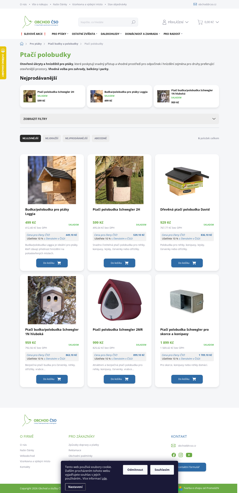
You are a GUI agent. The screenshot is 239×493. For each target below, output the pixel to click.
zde (104, 478)
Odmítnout (135, 470)
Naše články (60, 4)
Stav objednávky (117, 4)
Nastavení (75, 487)
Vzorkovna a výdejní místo (87, 4)
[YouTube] (189, 454)
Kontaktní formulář (188, 467)
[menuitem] (34, 34)
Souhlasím (162, 470)
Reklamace (75, 450)
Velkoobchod (27, 455)
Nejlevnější (30, 138)
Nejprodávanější (76, 138)
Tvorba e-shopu (193, 488)
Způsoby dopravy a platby (84, 444)
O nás (23, 4)
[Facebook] (173, 454)
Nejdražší (51, 138)
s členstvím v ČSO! (54, 238)
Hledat (133, 22)
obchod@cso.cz (187, 445)
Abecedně (100, 138)
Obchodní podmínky (80, 455)
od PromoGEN (211, 488)
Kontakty (25, 466)
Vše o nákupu (40, 4)
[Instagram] (180, 454)
